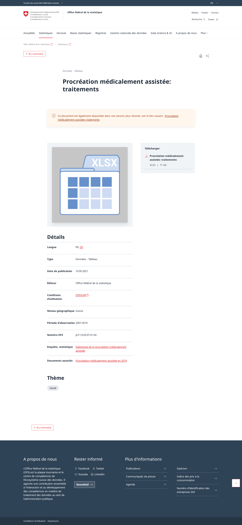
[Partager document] (207, 56)
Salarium (182, 468)
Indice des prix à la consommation (188, 478)
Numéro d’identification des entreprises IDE (193, 490)
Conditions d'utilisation (34, 521)
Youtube (83, 474)
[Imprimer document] (200, 56)
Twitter (100, 468)
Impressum (53, 521)
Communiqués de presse (141, 476)
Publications (133, 468)
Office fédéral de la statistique (84, 12)
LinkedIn (99, 474)
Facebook (83, 468)
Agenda (130, 484)
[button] (29, 33)
